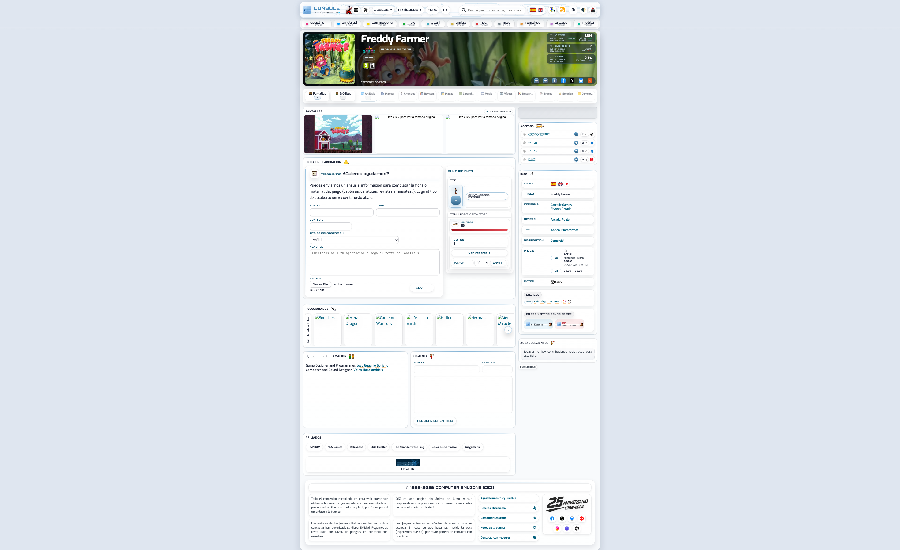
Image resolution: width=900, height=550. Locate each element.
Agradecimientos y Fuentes (498, 498)
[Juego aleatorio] (554, 80)
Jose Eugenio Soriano (372, 365)
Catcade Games (561, 205)
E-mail (381, 206)
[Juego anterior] (536, 80)
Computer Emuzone (493, 518)
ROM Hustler (379, 447)
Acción (555, 230)
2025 (369, 57)
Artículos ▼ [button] (410, 9)
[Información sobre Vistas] (551, 35)
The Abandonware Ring (409, 447)
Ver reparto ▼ (479, 253)
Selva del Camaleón (445, 447)
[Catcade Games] (369, 49)
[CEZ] (538, 324)
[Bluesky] (581, 80)
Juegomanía (473, 447)
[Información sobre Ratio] (551, 57)
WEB (528, 302)
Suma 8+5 (317, 220)
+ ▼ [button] (445, 9)
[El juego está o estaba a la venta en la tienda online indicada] (524, 134)
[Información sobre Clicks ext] (551, 46)
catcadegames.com (546, 301)
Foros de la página (493, 528)
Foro (432, 9)
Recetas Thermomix (493, 508)
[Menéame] (589, 80)
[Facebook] (563, 80)
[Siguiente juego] (545, 80)
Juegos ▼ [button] (383, 9)
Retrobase (356, 447)
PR (593, 10)
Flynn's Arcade (396, 49)
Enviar (422, 287)
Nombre (316, 206)
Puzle (566, 220)
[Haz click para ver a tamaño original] (338, 134)
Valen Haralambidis (368, 370)
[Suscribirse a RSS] (562, 10)
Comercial (557, 241)
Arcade (555, 220)
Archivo (316, 278)
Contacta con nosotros (495, 537)
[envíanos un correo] (552, 10)
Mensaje (316, 247)
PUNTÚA (459, 263)
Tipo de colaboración (327, 233)
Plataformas (569, 230)
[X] (572, 80)
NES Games (335, 447)
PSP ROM (314, 447)
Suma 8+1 (488, 363)
